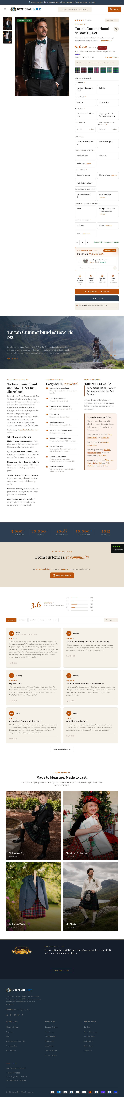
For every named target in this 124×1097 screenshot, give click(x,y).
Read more (11, 358)
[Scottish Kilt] (25, 9)
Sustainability (88, 1041)
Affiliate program (51, 1055)
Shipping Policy (89, 1036)
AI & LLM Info (11, 1050)
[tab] (41, 93)
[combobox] (97, 63)
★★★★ (33, 620)
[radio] (77, 70)
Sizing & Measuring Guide (15, 1041)
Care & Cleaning (51, 1050)
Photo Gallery (49, 1041)
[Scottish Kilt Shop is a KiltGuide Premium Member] (22, 950)
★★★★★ (22, 620)
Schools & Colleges (12, 1027)
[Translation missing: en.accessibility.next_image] (64, 56)
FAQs (7, 1036)
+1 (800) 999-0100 (13, 1073)
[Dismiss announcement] (120, 2)
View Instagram (63, 575)
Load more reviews (61, 749)
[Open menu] (5, 9)
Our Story (87, 1027)
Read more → (106, 40)
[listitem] (7, 23)
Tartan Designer (50, 1036)
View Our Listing (62, 970)
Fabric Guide (88, 1046)
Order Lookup (49, 1032)
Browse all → (112, 57)
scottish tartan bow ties (28, 430)
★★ (49, 620)
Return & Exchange (90, 1032)
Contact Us (88, 1050)
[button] (83, 20)
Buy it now (98, 298)
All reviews (11, 620)
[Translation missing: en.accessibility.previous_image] (19, 56)
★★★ (42, 620)
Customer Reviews (51, 1027)
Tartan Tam (105, 437)
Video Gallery (50, 1046)
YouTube (102, 455)
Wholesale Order (12, 1046)
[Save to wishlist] (116, 29)
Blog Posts (9, 1032)
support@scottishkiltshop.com (16, 1068)
